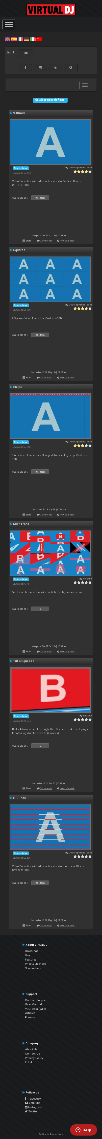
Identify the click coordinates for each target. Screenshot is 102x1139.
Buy (27, 955)
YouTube (34, 1103)
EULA (28, 1062)
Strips (17, 387)
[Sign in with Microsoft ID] (40, 67)
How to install (67, 240)
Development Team (80, 167)
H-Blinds (19, 798)
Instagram (34, 1107)
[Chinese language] (39, 39)
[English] (7, 39)
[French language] (20, 39)
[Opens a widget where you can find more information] (83, 1130)
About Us (31, 1049)
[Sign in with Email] (26, 53)
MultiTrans (21, 524)
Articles (30, 1013)
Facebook (33, 1098)
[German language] (26, 39)
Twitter (33, 1111)
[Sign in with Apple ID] (55, 67)
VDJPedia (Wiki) (35, 1009)
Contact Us (32, 1053)
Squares (19, 250)
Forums (30, 1017)
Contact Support (36, 1000)
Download (32, 951)
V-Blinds (19, 113)
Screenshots (33, 968)
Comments (46, 240)
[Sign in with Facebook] (25, 67)
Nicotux (87, 578)
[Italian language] (32, 39)
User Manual (33, 1004)
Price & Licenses (35, 963)
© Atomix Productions (51, 1134)
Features (30, 959)
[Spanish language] (14, 39)
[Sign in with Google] (71, 67)
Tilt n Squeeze (23, 661)
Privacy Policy (34, 1058)
